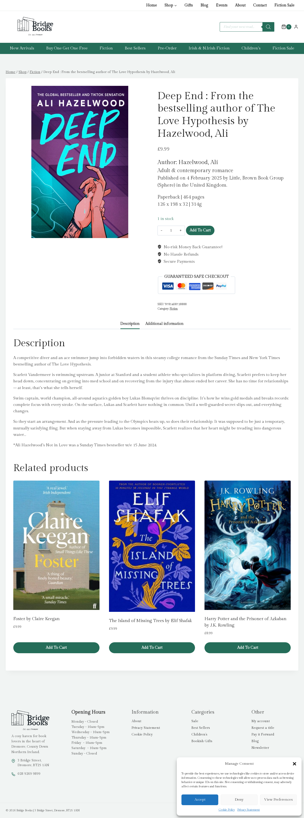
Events (222, 5)
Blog (204, 5)
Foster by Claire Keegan (36, 618)
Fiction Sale (284, 5)
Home (151, 5)
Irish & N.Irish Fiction (209, 48)
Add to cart (200, 230)
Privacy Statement (248, 809)
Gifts (189, 5)
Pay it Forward (263, 734)
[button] (294, 763)
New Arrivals (22, 48)
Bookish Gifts (201, 741)
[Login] (296, 26)
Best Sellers (135, 48)
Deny (239, 800)
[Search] (268, 27)
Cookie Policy (226, 809)
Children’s (251, 48)
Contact (260, 5)
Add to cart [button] (56, 647)
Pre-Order (167, 48)
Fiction (106, 48)
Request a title (263, 728)
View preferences (278, 800)
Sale (194, 721)
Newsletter (260, 748)
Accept (200, 800)
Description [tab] (130, 323)
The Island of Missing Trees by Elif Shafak (150, 620)
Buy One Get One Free (67, 48)
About (240, 5)
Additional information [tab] (164, 323)
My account (261, 721)
